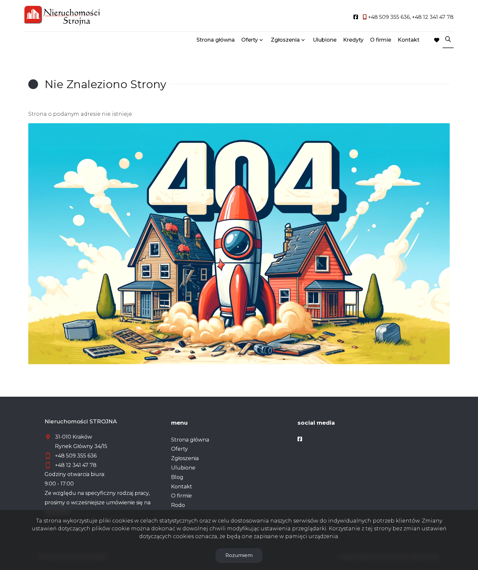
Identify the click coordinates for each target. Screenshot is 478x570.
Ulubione (325, 40)
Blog (177, 477)
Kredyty (353, 40)
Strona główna (215, 40)
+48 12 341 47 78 (76, 465)
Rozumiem (239, 555)
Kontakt (408, 40)
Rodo (178, 505)
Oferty (249, 40)
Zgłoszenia (185, 458)
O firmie (380, 40)
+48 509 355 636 (76, 456)
